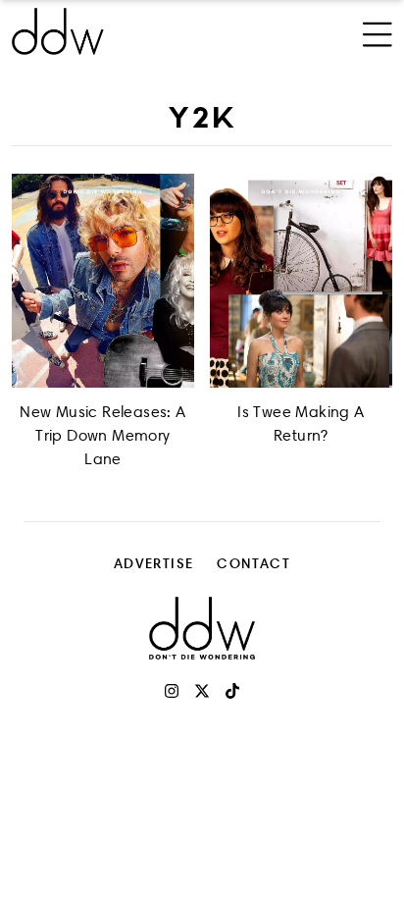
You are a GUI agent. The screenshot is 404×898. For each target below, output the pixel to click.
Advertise (154, 563)
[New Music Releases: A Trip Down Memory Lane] (103, 281)
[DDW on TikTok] (232, 691)
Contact (253, 563)
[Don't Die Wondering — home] (131, 31)
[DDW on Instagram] (171, 691)
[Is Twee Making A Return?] (301, 281)
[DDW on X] (202, 691)
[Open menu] (377, 31)
